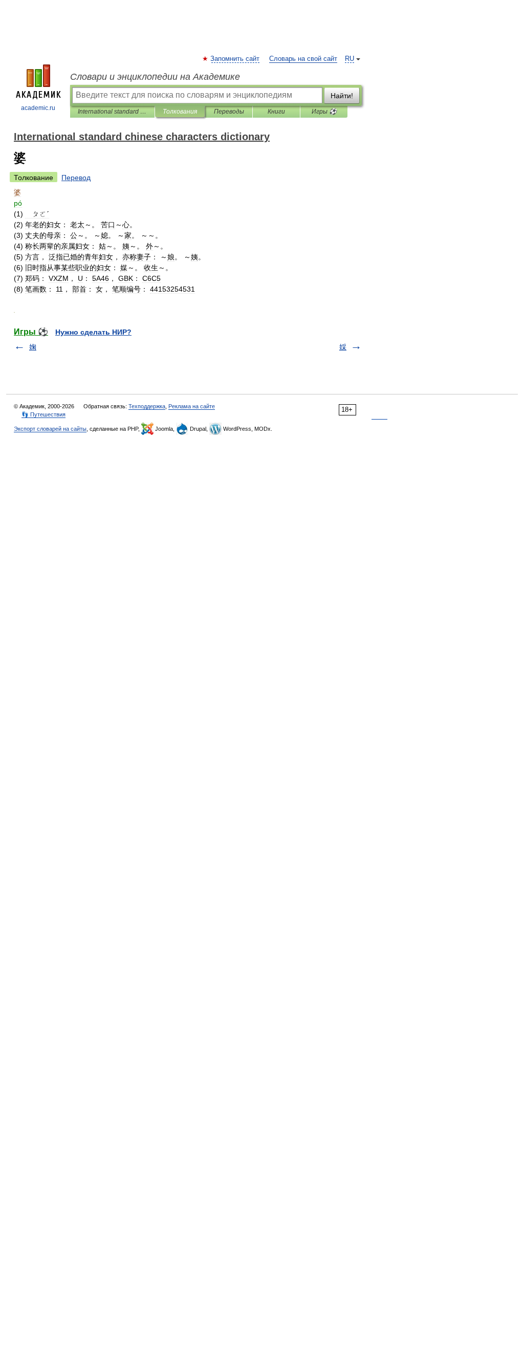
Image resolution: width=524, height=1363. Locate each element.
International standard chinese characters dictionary (112, 111)
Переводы (229, 111)
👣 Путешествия (43, 414)
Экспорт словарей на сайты (50, 429)
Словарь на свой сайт (303, 58)
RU (349, 58)
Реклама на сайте (191, 406)
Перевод (76, 177)
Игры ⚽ (324, 111)
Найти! (342, 96)
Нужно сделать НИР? (93, 332)
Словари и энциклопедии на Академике (155, 77)
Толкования (180, 111)
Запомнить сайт (235, 58)
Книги (276, 111)
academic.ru (38, 108)
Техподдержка (146, 406)
